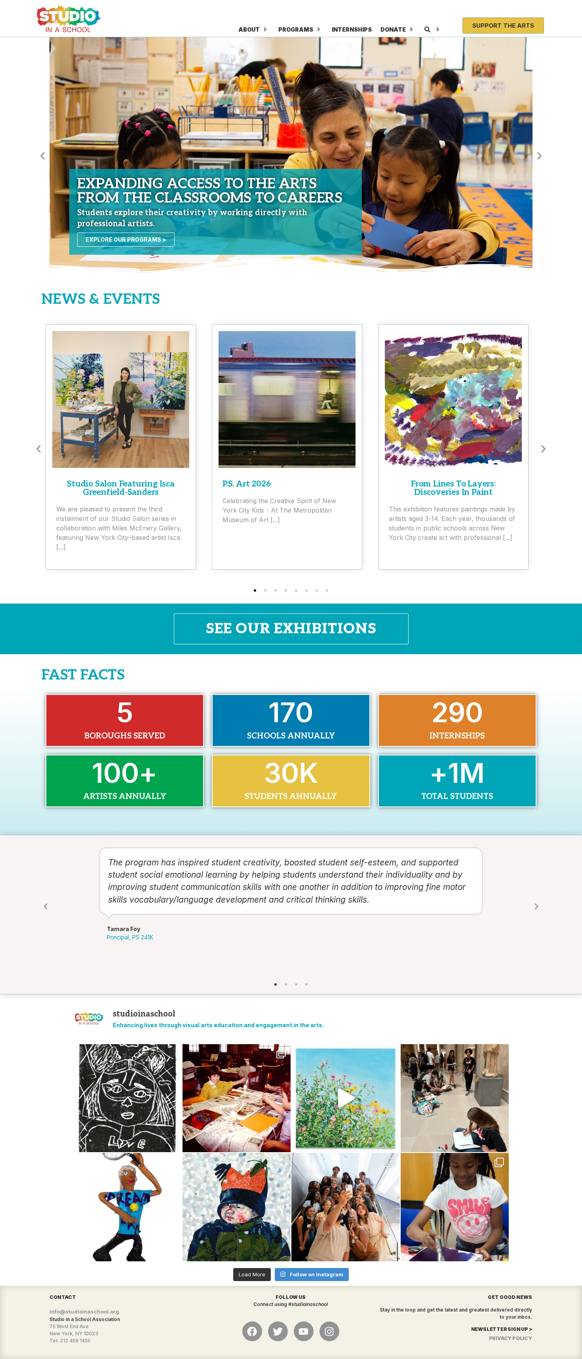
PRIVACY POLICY (510, 1338)
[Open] (438, 29)
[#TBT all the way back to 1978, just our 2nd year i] (237, 1098)
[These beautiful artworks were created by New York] (345, 1098)
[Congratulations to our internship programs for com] (345, 1207)
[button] (43, 156)
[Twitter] (278, 1331)
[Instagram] (329, 1331)
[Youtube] (304, 1331)
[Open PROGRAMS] (319, 29)
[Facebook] (252, 1331)
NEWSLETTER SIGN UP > (501, 1329)
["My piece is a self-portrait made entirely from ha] (237, 1207)
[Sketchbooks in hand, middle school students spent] (455, 1098)
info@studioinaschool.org (84, 1311)
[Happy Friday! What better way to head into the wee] (127, 1098)
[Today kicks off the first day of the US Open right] (127, 1207)
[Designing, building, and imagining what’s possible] (455, 1207)
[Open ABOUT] (266, 29)
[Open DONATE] (412, 29)
